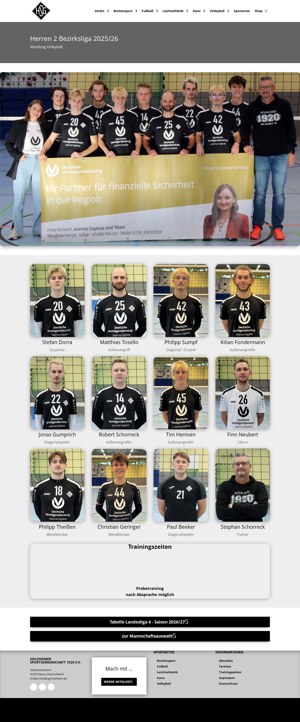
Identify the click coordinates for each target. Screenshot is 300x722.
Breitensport (123, 11)
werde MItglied (117, 682)
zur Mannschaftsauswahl (147, 636)
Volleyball (217, 11)
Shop (258, 11)
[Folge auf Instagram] (42, 687)
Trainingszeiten (230, 672)
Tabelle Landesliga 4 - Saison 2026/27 (147, 622)
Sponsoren (242, 11)
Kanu (197, 11)
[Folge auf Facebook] (33, 687)
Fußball (147, 11)
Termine (225, 666)
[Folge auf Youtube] (51, 687)
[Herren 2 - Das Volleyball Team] (150, 244)
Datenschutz (228, 684)
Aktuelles (226, 661)
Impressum (227, 678)
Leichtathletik (173, 11)
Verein (99, 11)
